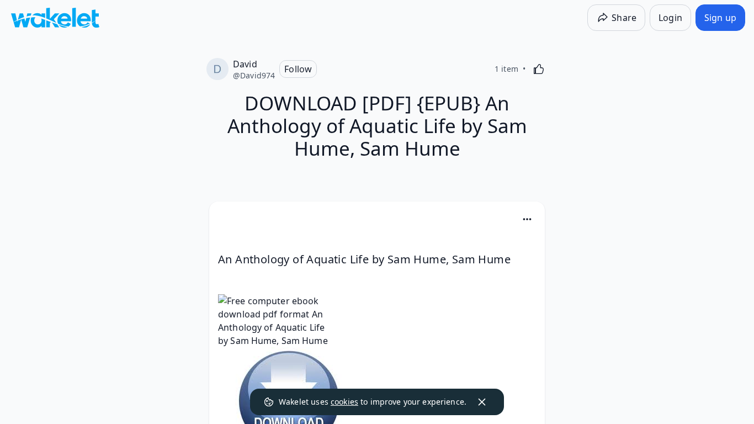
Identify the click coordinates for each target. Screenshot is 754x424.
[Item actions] (527, 219)
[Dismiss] (482, 402)
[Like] (539, 69)
